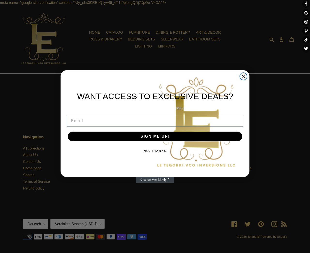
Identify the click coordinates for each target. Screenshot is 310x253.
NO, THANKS (155, 151)
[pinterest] (306, 31)
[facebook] (306, 4)
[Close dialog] (243, 76)
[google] (306, 13)
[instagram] (306, 22)
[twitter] (306, 49)
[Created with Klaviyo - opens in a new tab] (155, 180)
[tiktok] (306, 40)
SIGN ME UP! (155, 136)
